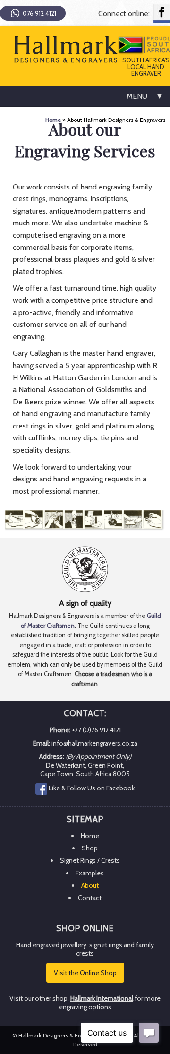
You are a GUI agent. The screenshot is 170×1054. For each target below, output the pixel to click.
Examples (90, 873)
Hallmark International (101, 998)
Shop (90, 848)
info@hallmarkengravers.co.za (94, 743)
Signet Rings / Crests (90, 860)
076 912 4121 (39, 13)
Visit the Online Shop (85, 972)
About (90, 885)
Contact (90, 897)
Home (53, 119)
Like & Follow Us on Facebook (92, 788)
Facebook (161, 13)
